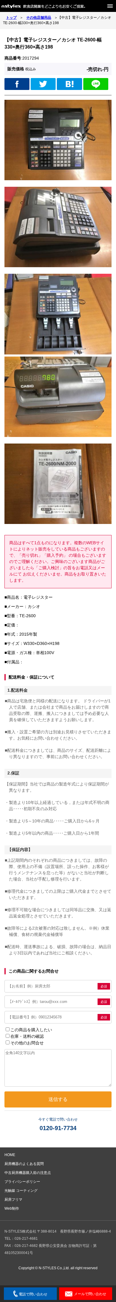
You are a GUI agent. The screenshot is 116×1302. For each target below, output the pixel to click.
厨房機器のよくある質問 (24, 1164)
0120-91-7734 (58, 1128)
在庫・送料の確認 (27, 1036)
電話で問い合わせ (33, 1294)
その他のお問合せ (27, 1042)
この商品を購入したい (31, 1029)
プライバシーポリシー (22, 1182)
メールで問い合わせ (90, 1294)
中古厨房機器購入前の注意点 (27, 1173)
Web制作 (11, 1208)
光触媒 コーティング (20, 1191)
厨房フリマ (13, 1199)
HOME (9, 1155)
